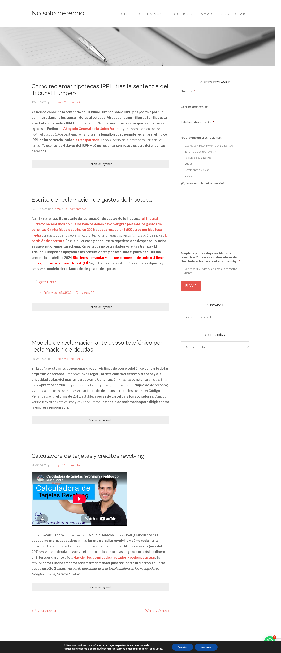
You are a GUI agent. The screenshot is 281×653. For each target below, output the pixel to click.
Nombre (188, 91)
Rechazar (206, 647)
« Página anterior (44, 610)
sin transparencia (86, 140)
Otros (188, 175)
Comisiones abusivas (197, 169)
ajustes (157, 649)
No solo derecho (58, 13)
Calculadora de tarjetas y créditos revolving (88, 456)
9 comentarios (73, 358)
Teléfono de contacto (197, 122)
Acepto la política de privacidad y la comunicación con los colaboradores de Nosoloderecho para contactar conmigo (210, 257)
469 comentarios (75, 208)
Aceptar (182, 647)
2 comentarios (73, 102)
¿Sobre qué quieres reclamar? (203, 137)
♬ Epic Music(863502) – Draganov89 (66, 292)
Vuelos (188, 163)
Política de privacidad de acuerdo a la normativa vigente (210, 270)
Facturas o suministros (198, 157)
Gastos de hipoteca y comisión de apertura (209, 145)
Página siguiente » (155, 610)
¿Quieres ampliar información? (202, 183)
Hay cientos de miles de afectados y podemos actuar (114, 557)
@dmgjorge (47, 282)
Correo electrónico (196, 106)
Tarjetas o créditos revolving (201, 151)
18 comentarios (74, 465)
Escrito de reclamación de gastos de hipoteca (92, 199)
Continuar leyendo (100, 164)
